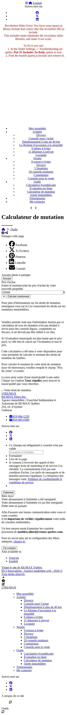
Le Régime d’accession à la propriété (41, 145)
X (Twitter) (22, 250)
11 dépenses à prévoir (41, 151)
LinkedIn (20, 262)
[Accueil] (30, 3)
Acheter (37, 131)
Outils (37, 181)
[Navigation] (26, 3)
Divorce (41, 135)
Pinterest (20, 256)
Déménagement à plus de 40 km (41, 141)
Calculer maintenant (18, 296)
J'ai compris (9, 548)
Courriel (20, 268)
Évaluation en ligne (41, 188)
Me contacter (37, 201)
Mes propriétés (37, 128)
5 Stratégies (41, 168)
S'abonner (8, 492)
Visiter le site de (21, 567)
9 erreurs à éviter (41, 161)
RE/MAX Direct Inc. (13, 396)
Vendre (37, 158)
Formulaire (15, 455)
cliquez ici (19, 541)
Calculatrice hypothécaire (41, 185)
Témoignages (37, 198)
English (37, 3)
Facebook (21, 245)
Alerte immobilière (41, 195)
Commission (41, 175)
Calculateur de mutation (41, 191)
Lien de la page (18, 459)
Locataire (41, 155)
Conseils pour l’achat (41, 138)
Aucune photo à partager (16, 274)
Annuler (7, 278)
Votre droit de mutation (17, 390)
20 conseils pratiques (41, 171)
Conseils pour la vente (41, 178)
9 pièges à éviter (40, 148)
